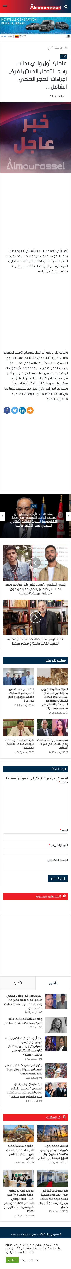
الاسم (64, 830)
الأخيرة (18, 983)
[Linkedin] (22, 410)
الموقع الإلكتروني (57, 860)
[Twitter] (14, 410)
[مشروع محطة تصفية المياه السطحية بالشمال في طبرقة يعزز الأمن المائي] (18, 1133)
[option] (35, 516)
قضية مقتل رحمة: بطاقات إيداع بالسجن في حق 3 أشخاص (52, 744)
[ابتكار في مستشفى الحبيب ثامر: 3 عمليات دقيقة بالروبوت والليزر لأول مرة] (18, 676)
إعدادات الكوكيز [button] (30, 1260)
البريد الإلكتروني (58, 845)
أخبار (50, 48)
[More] (30, 410)
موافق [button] (12, 1260)
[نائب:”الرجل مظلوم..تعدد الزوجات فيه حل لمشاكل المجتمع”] (18, 727)
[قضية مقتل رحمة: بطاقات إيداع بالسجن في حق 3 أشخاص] (52, 727)
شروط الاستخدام (31, 1248)
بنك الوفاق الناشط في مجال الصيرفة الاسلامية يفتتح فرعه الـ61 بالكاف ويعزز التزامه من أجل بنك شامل (53, 1199)
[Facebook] (7, 410)
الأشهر (53, 983)
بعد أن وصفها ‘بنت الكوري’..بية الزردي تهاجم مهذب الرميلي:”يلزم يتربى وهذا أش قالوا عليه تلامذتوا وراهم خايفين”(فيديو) (23, 1046)
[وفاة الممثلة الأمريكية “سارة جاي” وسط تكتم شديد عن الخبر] (56, 1025)
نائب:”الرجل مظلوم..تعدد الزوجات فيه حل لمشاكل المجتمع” (19, 744)
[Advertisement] (35, 212)
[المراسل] (45, 6)
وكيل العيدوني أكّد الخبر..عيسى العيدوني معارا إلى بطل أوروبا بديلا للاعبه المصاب (23, 1069)
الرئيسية (59, 48)
